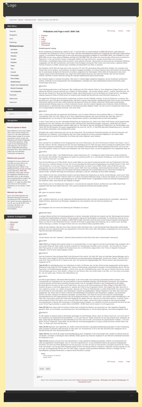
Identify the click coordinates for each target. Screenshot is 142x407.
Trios (12, 69)
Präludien (14, 56)
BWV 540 (73, 220)
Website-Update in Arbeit (16, 127)
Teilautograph (14, 222)
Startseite (13, 31)
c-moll (11, 226)
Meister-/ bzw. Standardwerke (19, 85)
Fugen (13, 65)
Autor (11, 39)
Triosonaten (14, 52)
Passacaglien (15, 75)
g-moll (11, 228)
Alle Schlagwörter (16, 91)
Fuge (42, 37)
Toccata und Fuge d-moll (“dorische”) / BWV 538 (19, 170)
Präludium (44, 35)
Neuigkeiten (13, 35)
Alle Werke (14, 49)
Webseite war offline (15, 192)
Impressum (13, 102)
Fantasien (14, 62)
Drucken (120, 30)
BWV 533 (104, 52)
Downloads (13, 95)
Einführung (13, 42)
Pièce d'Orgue (15, 78)
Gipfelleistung (14, 230)
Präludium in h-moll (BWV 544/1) (101, 55)
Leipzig (12, 224)
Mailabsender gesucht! (16, 158)
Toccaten (13, 59)
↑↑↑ (131, 395)
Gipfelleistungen (16, 81)
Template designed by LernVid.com (127, 400)
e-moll (43, 41)
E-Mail (128, 30)
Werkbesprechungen (17, 46)
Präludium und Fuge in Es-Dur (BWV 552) (76, 57)
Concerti (13, 72)
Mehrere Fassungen (17, 88)
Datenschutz (14, 98)
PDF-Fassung (111, 30)
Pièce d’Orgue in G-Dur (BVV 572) (115, 285)
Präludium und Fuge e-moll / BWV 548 (61, 31)
